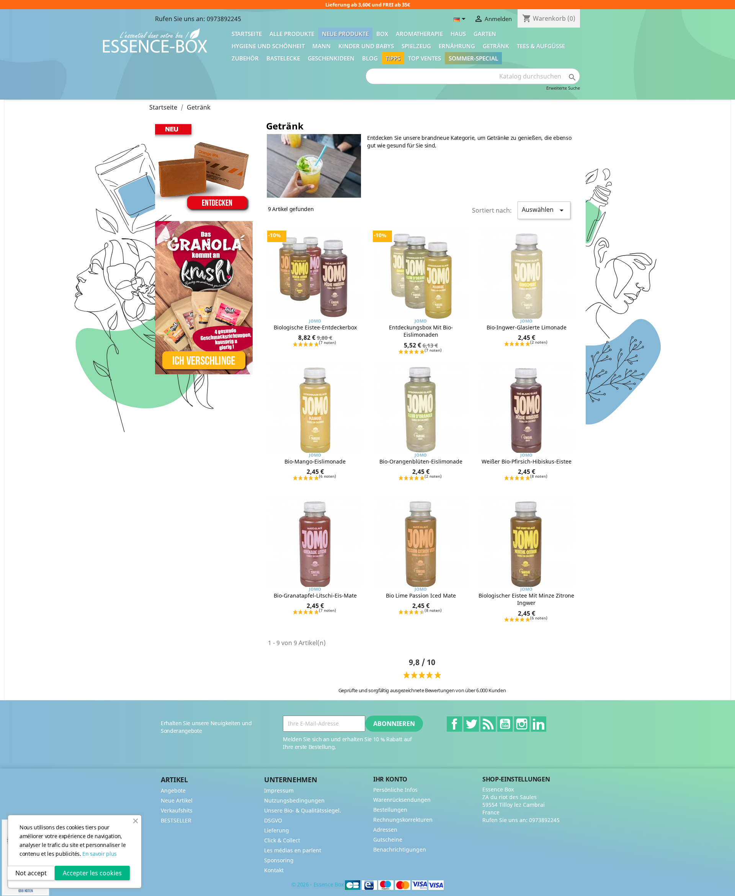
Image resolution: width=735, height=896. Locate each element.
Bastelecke (283, 58)
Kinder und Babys (366, 46)
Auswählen (544, 210)
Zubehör (245, 58)
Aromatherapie (419, 34)
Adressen (385, 829)
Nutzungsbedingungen (294, 800)
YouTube (505, 724)
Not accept (31, 873)
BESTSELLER (176, 820)
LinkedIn (538, 724)
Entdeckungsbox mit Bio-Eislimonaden (421, 331)
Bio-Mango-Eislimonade (315, 461)
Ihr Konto (390, 779)
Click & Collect (282, 840)
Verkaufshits (177, 810)
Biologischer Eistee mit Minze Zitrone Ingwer (526, 599)
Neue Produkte (345, 34)
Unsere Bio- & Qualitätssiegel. (302, 810)
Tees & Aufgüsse (541, 46)
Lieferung (276, 830)
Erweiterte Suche (563, 88)
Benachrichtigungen (399, 849)
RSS (488, 724)
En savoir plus (99, 853)
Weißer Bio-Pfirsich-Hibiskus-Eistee (527, 461)
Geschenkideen (331, 58)
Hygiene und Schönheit (268, 46)
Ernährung (457, 46)
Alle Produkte (292, 34)
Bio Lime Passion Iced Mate (421, 595)
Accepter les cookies (92, 873)
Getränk (496, 46)
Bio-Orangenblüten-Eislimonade (420, 461)
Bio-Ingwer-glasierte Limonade (527, 327)
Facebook (454, 724)
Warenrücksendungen (402, 799)
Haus (458, 34)
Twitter (471, 724)
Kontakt (274, 870)
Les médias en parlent (292, 850)
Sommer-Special (473, 58)
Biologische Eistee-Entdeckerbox (315, 327)
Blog (370, 58)
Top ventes (424, 58)
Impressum (279, 790)
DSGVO (273, 820)
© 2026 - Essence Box (318, 884)
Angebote (173, 790)
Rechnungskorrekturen (403, 819)
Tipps (392, 58)
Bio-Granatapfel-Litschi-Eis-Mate (315, 595)
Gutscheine (387, 839)
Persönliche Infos (395, 789)
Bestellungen (390, 809)
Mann (321, 46)
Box (382, 34)
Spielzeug (416, 46)
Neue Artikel (177, 800)
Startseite (247, 34)
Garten (485, 34)
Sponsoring (279, 860)
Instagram (521, 724)
